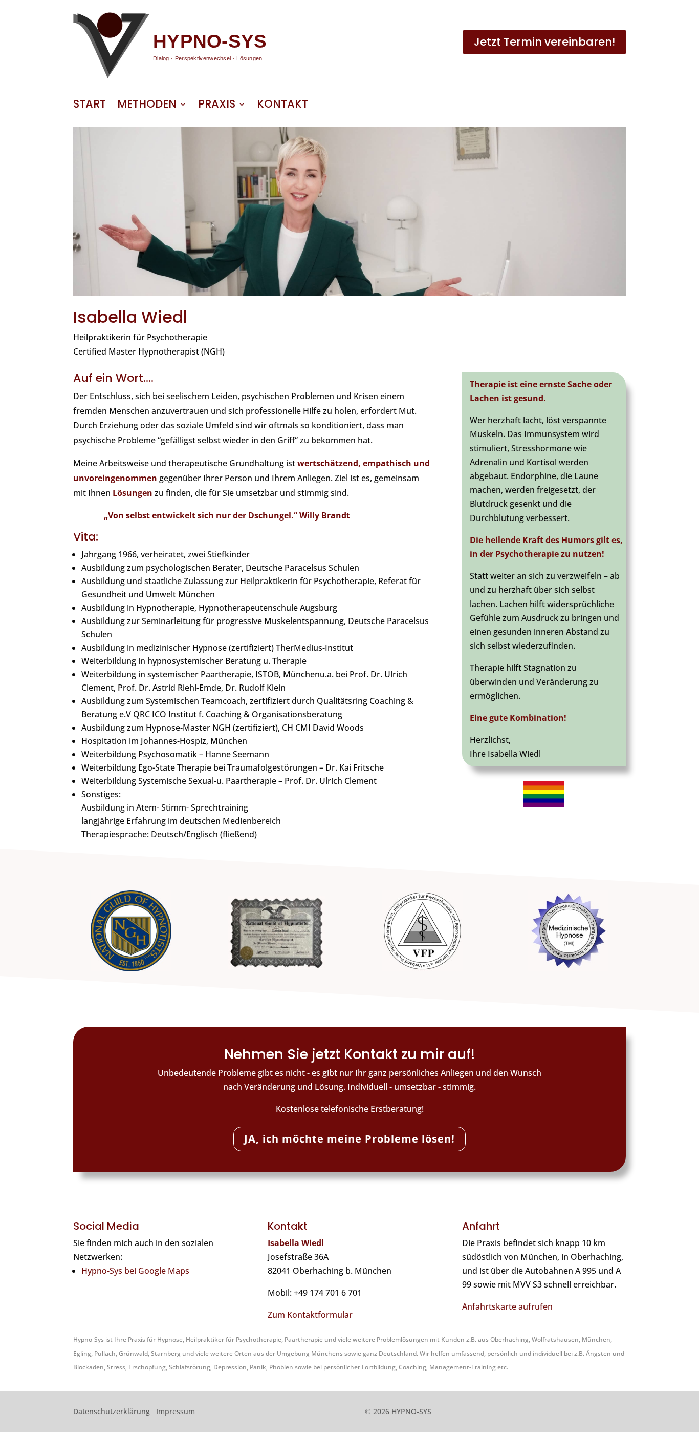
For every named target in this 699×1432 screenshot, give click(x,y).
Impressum (175, 1411)
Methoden (147, 105)
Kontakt (282, 105)
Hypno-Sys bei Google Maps (135, 1270)
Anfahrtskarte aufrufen (507, 1306)
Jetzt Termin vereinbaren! (544, 41)
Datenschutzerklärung (111, 1411)
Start (89, 105)
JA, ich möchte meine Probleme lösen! (349, 1139)
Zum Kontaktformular (310, 1314)
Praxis (216, 105)
